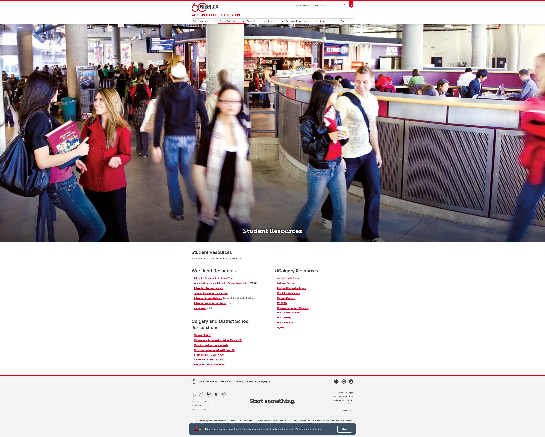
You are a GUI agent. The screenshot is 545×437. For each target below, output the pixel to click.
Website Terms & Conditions (308, 429)
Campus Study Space (288, 278)
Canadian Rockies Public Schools (211, 345)
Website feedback (199, 409)
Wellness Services (286, 283)
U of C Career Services (289, 312)
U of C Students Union (288, 293)
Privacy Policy (197, 405)
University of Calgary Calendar (293, 308)
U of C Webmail (285, 322)
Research (251, 21)
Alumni (271, 21)
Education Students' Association (210, 278)
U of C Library (284, 317)
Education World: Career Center (210, 303)
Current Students (227, 21)
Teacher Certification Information (211, 293)
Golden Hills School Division (208, 359)
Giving (239, 381)
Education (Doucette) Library (208, 288)
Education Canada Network (208, 298)
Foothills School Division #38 (209, 354)
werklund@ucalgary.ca (258, 381)
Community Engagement (296, 21)
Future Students (200, 21)
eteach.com (200, 308)
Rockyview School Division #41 (209, 364)
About (322, 21)
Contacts (345, 21)
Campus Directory (286, 298)
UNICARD (282, 303)
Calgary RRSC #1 (202, 335)
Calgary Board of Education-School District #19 (218, 340)
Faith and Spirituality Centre (291, 288)
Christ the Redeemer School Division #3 (214, 350)
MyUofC (281, 327)
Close (345, 429)
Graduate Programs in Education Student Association (221, 283)
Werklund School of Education (216, 15)
